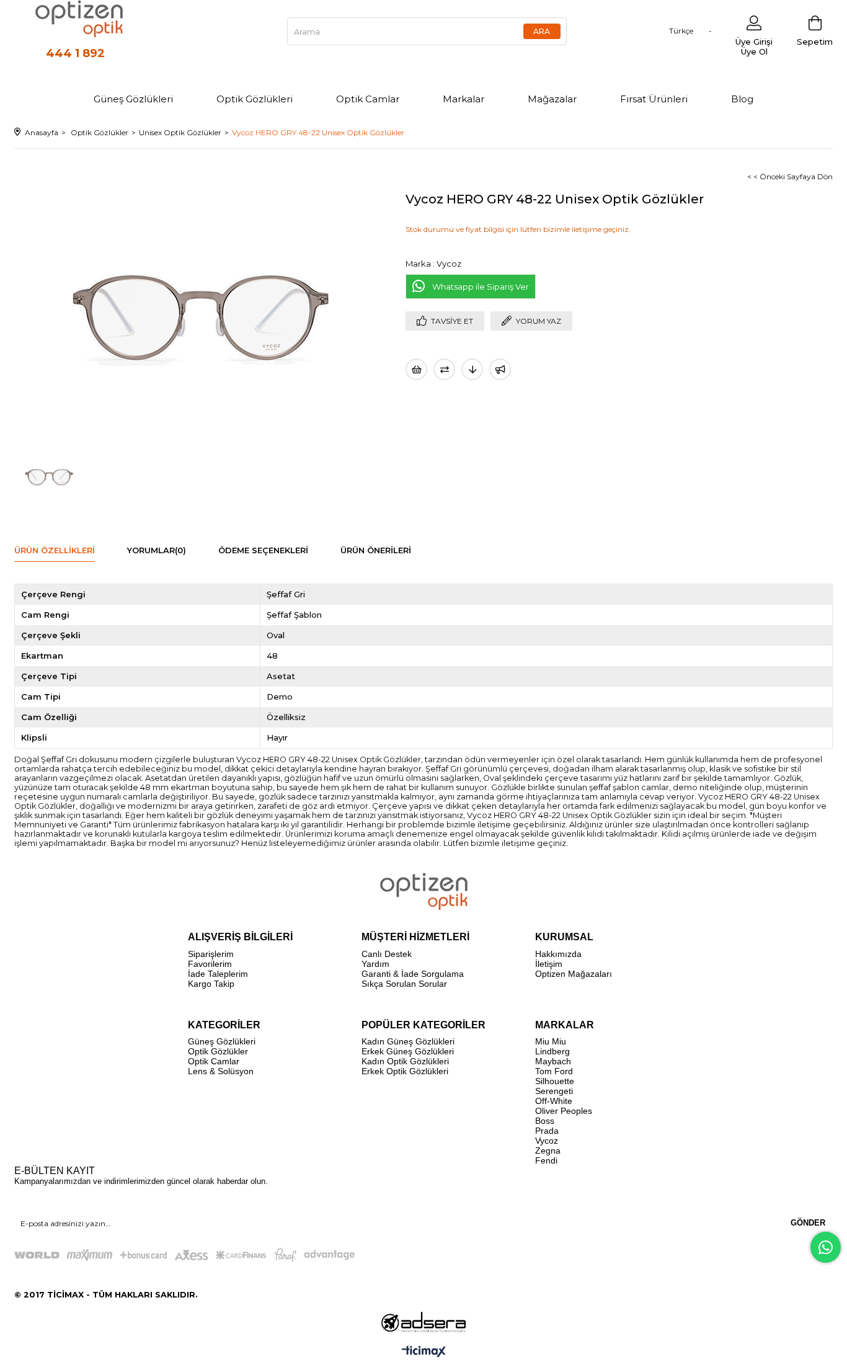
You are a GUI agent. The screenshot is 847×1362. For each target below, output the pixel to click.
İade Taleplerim (218, 974)
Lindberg (552, 1051)
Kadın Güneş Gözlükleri (408, 1041)
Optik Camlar (367, 99)
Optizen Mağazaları (573, 974)
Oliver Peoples (563, 1111)
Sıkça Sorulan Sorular (404, 984)
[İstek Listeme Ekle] (416, 369)
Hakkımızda (558, 954)
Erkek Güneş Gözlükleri (407, 1051)
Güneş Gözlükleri (133, 99)
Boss (544, 1121)
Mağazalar (552, 99)
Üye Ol (754, 51)
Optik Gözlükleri (254, 99)
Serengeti (554, 1091)
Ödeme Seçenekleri (263, 550)
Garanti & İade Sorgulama (412, 974)
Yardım (375, 964)
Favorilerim (210, 964)
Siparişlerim (211, 954)
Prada (547, 1131)
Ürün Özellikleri (54, 550)
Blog (742, 99)
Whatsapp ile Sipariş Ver (480, 287)
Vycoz (546, 1141)
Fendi (546, 1160)
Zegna (548, 1150)
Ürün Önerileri (375, 550)
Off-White (553, 1101)
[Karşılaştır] (444, 369)
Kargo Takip (211, 984)
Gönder (808, 1222)
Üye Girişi (754, 42)
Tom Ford (554, 1071)
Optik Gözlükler (218, 1051)
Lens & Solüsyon (221, 1071)
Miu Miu (550, 1041)
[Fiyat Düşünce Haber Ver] (472, 369)
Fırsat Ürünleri (654, 99)
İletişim (548, 964)
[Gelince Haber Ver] (500, 369)
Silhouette (554, 1081)
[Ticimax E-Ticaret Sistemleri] (424, 1352)
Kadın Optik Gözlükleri (405, 1061)
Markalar (463, 99)
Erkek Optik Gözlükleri (404, 1071)
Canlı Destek (386, 954)
